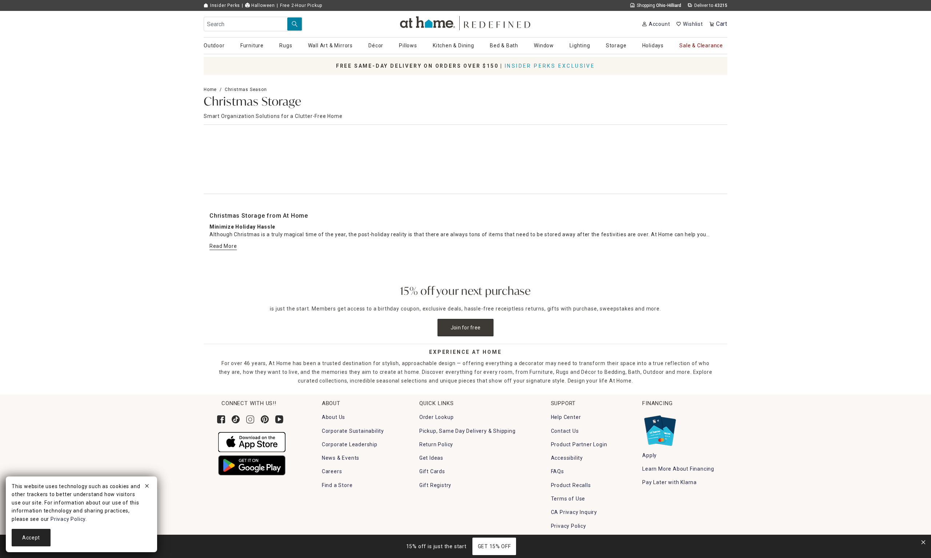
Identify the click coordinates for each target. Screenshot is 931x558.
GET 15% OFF (494, 546)
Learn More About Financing (678, 469)
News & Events (340, 458)
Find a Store (337, 485)
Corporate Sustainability (353, 431)
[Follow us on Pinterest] (264, 419)
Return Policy (436, 444)
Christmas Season (246, 89)
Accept (31, 538)
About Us (333, 417)
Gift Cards (432, 471)
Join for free (466, 328)
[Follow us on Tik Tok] (235, 419)
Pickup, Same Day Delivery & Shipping (467, 431)
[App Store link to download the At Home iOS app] (251, 441)
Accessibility (567, 458)
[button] (465, 22)
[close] (147, 487)
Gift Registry (435, 485)
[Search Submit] (294, 24)
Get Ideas (431, 458)
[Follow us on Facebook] (221, 419)
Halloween (262, 5)
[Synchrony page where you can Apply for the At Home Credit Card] (659, 429)
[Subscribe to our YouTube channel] (279, 419)
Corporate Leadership (349, 444)
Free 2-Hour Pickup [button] (301, 5)
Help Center (566, 417)
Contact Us (565, 431)
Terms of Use (568, 499)
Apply (649, 455)
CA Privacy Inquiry (574, 512)
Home (210, 89)
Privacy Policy (568, 526)
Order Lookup (436, 417)
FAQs (557, 471)
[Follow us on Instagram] (250, 419)
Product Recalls (571, 485)
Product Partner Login (579, 444)
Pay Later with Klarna (669, 482)
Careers (332, 471)
